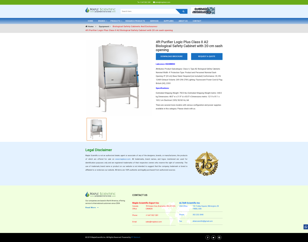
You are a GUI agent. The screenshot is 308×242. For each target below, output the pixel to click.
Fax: (180, 221)
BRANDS (101, 21)
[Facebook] (208, 237)
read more (90, 207)
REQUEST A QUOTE (206, 56)
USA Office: (183, 206)
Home (90, 21)
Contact (197, 21)
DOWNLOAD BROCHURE (172, 56)
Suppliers (169, 21)
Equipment (104, 26)
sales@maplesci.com (154, 222)
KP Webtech (135, 237)
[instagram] (219, 237)
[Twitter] (213, 237)
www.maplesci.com (123, 159)
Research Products (135, 21)
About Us (183, 21)
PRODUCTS (115, 21)
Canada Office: (135, 207)
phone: (135, 215)
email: (134, 222)
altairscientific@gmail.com (203, 221)
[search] (181, 11)
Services (154, 21)
